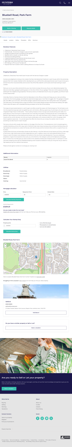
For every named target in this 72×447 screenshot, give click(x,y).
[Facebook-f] (37, 418)
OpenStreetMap (63, 273)
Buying (4, 402)
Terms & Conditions (14, 440)
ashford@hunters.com (11, 306)
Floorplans (23, 40)
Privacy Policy (5, 440)
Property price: (7, 223)
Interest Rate (51, 192)
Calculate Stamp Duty (12, 231)
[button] (36, 257)
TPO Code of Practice (50, 440)
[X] (51, 418)
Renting (4, 406)
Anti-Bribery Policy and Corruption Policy (36, 441)
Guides (38, 404)
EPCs (29, 40)
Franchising (39, 409)
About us (38, 402)
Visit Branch (36, 312)
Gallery (17, 40)
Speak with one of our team (11, 212)
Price (4, 192)
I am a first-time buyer (45, 223)
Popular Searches (6, 429)
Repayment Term (27, 192)
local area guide (40, 276)
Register (4, 419)
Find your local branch (8, 421)
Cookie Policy (34, 440)
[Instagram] (42, 418)
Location (11, 40)
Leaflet (60, 273)
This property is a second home (48, 225)
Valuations (5, 409)
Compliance (41, 440)
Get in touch (22, 280)
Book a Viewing (11, 28)
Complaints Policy (24, 440)
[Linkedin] (46, 418)
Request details (31, 28)
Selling (3, 404)
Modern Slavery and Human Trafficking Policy (13, 441)
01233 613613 (9, 32)
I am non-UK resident (45, 226)
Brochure (35, 40)
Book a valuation (36, 327)
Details (5, 40)
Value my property (7, 417)
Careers (38, 406)
